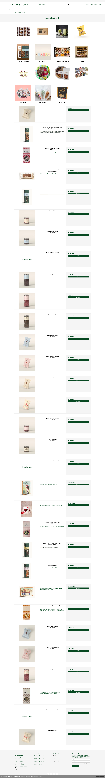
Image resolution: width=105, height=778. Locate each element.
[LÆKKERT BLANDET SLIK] (43, 93)
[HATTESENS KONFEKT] (43, 72)
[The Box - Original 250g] (26, 321)
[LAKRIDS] (43, 31)
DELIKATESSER (61, 9)
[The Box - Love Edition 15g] (26, 737)
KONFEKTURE (25, 9)
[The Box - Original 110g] (26, 446)
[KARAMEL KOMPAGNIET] (23, 52)
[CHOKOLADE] (23, 31)
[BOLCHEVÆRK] (23, 93)
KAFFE (19, 9)
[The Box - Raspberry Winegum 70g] (26, 467)
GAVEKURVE (32, 9)
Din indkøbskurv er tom (95, 4)
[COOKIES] (82, 52)
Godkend (75, 766)
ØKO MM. (96, 9)
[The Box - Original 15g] (26, 114)
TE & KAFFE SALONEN (17, 4)
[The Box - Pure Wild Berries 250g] (26, 280)
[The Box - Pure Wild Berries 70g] (26, 342)
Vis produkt (78, 110)
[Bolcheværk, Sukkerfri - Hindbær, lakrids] (26, 155)
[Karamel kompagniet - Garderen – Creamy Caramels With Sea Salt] (26, 488)
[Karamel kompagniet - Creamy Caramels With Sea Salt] (26, 134)
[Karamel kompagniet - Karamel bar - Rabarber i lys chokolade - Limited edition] (26, 176)
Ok (99, 776)
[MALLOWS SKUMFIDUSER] (82, 31)
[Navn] (81, 759)
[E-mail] (81, 761)
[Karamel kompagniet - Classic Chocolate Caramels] (26, 550)
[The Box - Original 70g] (26, 384)
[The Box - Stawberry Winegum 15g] (26, 654)
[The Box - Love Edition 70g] (26, 405)
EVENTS (79, 9)
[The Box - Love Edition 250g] (26, 675)
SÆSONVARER (41, 9)
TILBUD (90, 9)
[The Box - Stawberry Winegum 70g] (26, 363)
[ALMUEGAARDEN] (82, 72)
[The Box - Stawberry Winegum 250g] (26, 301)
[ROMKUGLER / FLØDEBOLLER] (62, 52)
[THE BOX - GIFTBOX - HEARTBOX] (26, 509)
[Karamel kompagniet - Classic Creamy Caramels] (26, 571)
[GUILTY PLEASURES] (23, 72)
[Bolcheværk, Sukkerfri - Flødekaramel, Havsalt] (26, 696)
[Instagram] (16, 769)
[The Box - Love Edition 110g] (26, 218)
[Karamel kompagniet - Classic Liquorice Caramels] (26, 197)
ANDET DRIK (52, 9)
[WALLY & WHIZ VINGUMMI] (62, 31)
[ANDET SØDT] (62, 93)
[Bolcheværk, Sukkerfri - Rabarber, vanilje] (26, 529)
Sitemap (16, 767)
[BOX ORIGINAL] (43, 52)
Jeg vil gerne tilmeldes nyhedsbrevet (82, 763)
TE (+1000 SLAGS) (12, 9)
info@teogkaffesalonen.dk (23, 763)
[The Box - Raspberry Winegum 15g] (26, 716)
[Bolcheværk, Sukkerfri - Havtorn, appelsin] (26, 613)
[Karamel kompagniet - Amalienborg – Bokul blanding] (26, 592)
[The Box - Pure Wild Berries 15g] (26, 633)
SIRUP (47, 9)
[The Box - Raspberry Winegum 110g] (26, 259)
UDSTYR (67, 9)
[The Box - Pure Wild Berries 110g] (26, 238)
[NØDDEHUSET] (62, 72)
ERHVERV (73, 9)
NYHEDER (85, 9)
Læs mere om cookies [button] (37, 776)
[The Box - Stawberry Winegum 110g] (26, 425)
